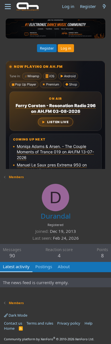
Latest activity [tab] (16, 266)
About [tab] (64, 266)
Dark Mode (17, 315)
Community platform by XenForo (49, 339)
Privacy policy (68, 323)
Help (88, 323)
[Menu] (8, 6)
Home (9, 328)
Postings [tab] (43, 266)
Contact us (13, 323)
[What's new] (104, 6)
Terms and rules (39, 323)
